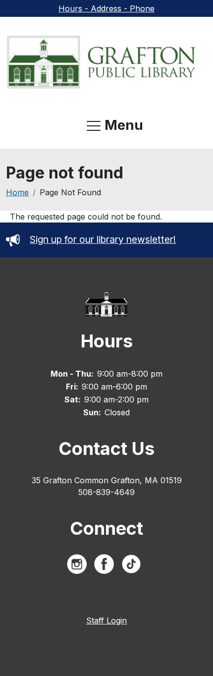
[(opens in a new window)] (79, 566)
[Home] (102, 61)
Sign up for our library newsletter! (103, 239)
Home (17, 192)
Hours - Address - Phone (106, 8)
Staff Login (106, 620)
